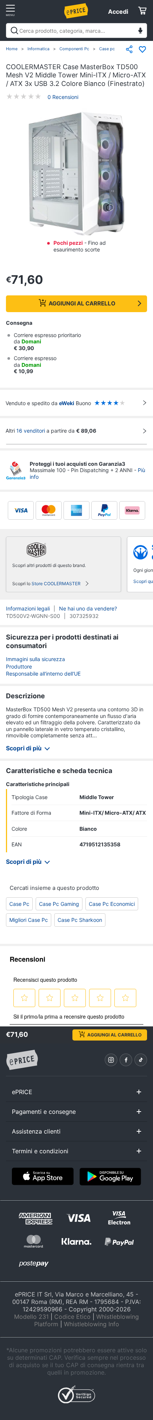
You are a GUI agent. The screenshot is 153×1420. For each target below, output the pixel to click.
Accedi (118, 11)
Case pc (107, 48)
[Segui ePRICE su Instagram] (111, 1060)
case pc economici (112, 904)
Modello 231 (31, 1316)
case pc (19, 904)
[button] (76, 174)
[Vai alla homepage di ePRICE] (22, 1060)
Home (11, 48)
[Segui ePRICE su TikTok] (140, 1060)
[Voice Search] (140, 31)
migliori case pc (28, 920)
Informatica (38, 48)
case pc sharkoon (80, 920)
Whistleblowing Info (91, 1324)
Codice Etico (72, 1316)
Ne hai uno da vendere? (88, 608)
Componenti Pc (74, 48)
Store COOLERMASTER (56, 583)
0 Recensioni (63, 97)
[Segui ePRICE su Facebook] (126, 1060)
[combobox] (76, 30)
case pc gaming (59, 904)
